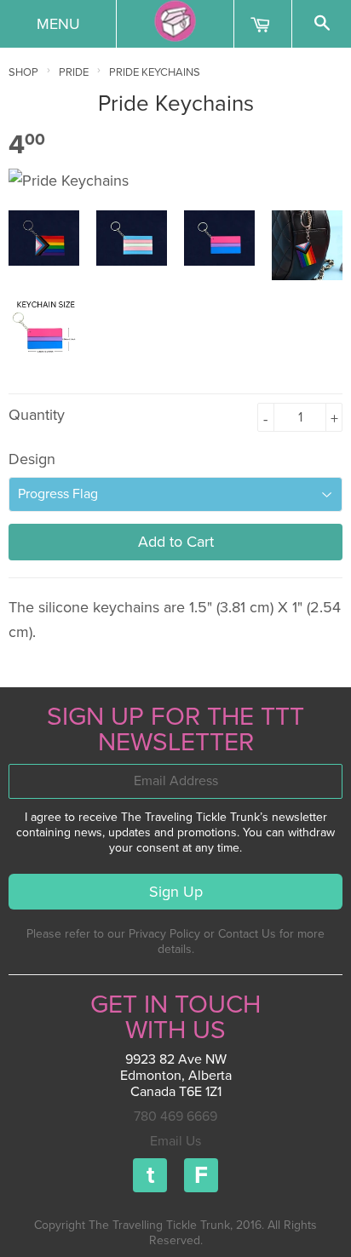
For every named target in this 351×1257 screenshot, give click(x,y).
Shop (23, 72)
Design (32, 459)
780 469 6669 (175, 1116)
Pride (74, 72)
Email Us (175, 1141)
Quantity (37, 414)
